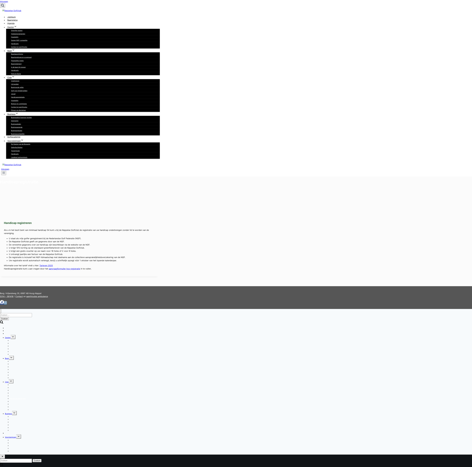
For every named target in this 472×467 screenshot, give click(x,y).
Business (8, 414)
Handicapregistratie (18, 97)
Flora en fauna (16, 74)
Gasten (8, 338)
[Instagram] (5, 303)
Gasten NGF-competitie (19, 40)
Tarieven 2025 (46, 265)
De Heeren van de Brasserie (20, 144)
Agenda (11, 23)
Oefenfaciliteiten (16, 147)
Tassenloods (15, 151)
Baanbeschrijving (17, 54)
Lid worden (15, 84)
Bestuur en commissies (19, 104)
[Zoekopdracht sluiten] (2, 457)
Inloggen (4, 1)
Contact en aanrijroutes (19, 47)
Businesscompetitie (17, 134)
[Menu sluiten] (0, 311)
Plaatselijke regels (17, 61)
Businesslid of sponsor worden (21, 117)
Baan (7, 358)
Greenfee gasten (16, 30)
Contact (19, 296)
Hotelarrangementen (18, 34)
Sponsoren (14, 121)
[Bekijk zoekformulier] (2, 5)
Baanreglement (16, 64)
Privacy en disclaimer (18, 110)
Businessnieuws (16, 130)
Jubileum (11, 17)
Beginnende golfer (17, 87)
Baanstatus (12, 20)
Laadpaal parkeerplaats (19, 157)
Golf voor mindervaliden (19, 91)
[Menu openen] (3, 173)
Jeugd (13, 94)
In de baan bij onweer (18, 67)
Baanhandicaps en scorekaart (21, 57)
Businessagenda (16, 127)
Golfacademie (13, 137)
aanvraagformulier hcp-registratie (64, 268)
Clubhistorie (15, 81)
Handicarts (15, 44)
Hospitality (14, 37)
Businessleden (16, 124)
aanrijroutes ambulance (37, 296)
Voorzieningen (10, 437)
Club (7, 382)
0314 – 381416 (6, 296)
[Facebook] (2, 303)
